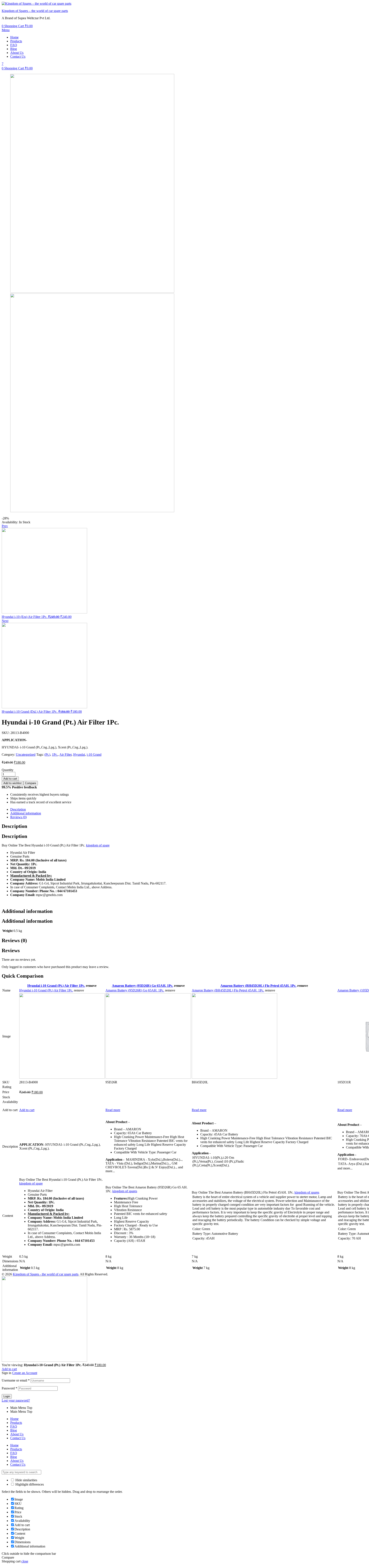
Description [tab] (14, 826)
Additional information (25, 813)
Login (6, 1396)
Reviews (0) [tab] (14, 940)
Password (9, 1388)
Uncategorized (25, 754)
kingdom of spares (124, 1191)
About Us (16, 52)
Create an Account (24, 1373)
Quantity (7, 770)
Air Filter (65, 754)
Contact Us (17, 56)
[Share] (355, 4)
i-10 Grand (94, 754)
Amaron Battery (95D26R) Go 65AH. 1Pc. (142, 985)
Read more (112, 1110)
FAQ (13, 45)
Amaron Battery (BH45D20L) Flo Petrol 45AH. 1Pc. (258, 985)
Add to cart (26, 1110)
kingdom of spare (98, 845)
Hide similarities (26, 1480)
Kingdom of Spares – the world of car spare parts (35, 11)
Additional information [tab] (27, 911)
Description (18, 809)
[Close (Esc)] (364, 4)
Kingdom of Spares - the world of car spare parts (45, 1274)
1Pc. (55, 754)
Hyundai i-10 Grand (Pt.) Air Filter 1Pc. (56, 985)
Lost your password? (16, 1400)
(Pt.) (47, 754)
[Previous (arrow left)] (7, 782)
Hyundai (79, 754)
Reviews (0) (18, 817)
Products (16, 41)
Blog (13, 49)
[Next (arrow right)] (361, 782)
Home (14, 37)
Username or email (16, 1380)
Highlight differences (29, 1484)
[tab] (188, 809)
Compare (30, 783)
